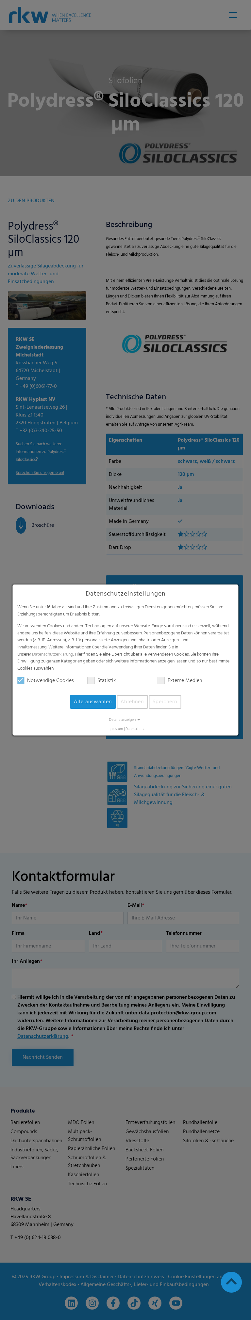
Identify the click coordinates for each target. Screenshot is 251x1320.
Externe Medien (185, 681)
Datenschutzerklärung (52, 654)
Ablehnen (132, 702)
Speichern (165, 702)
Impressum (115, 729)
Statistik (106, 681)
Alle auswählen (93, 702)
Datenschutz (135, 729)
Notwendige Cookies (50, 681)
